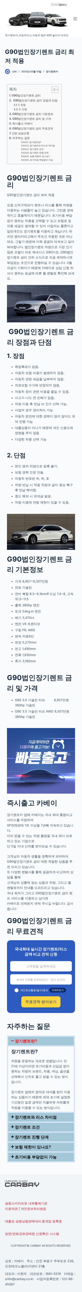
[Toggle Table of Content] (53, 89)
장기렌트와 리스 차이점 (36, 1117)
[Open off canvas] (75, 18)
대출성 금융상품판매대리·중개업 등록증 (33, 1221)
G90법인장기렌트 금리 (26, 95)
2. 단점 (23, 109)
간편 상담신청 (20, 133)
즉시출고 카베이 (22, 123)
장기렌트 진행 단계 (39, 153)
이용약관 (11, 1209)
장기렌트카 (52, 71)
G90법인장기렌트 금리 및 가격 (31, 118)
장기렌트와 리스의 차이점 (42, 145)
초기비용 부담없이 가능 (41, 160)
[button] (41, 1041)
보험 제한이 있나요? (40, 156)
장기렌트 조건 (36, 149)
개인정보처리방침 (33, 1209)
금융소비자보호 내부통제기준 (26, 1203)
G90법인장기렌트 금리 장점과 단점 (35, 100)
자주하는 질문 (21, 138)
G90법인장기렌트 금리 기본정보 (32, 114)
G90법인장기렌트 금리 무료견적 (32, 128)
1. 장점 (22, 104)
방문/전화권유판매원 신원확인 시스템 (32, 1234)
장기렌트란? (35, 142)
